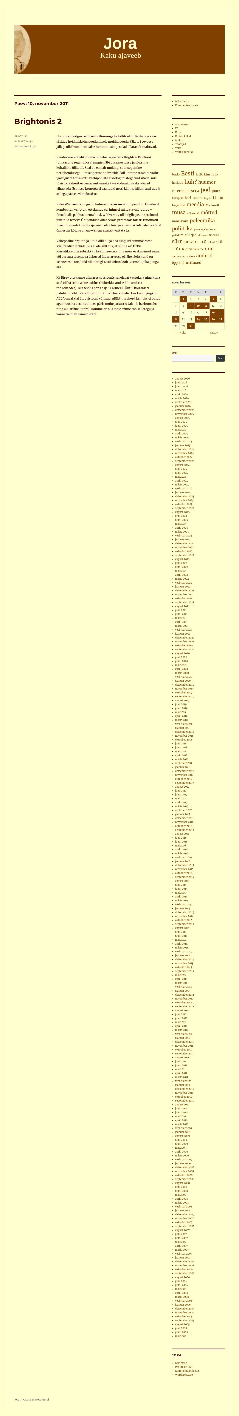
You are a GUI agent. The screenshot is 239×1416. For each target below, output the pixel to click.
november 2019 (184, 688)
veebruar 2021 (183, 629)
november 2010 (184, 1092)
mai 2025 (180, 429)
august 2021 (182, 606)
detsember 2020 (184, 637)
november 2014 (184, 916)
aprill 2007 (181, 1245)
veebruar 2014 (183, 951)
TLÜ (203, 242)
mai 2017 (180, 798)
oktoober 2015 (183, 873)
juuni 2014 (181, 935)
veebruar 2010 (183, 1128)
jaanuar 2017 (182, 814)
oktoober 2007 (184, 1222)
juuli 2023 (181, 516)
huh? (190, 182)
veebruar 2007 (183, 1253)
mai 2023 (180, 523)
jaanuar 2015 (182, 908)
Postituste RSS (183, 1367)
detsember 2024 (184, 449)
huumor (207, 182)
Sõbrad (214, 235)
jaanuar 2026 (183, 406)
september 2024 (184, 461)
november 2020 (184, 641)
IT (176, 128)
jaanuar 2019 (182, 727)
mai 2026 (180, 390)
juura (216, 191)
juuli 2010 (181, 1108)
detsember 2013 (184, 959)
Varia (178, 148)
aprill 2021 (181, 622)
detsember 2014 (184, 912)
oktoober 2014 (183, 920)
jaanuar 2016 (182, 861)
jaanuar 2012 (182, 1037)
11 (206, 305)
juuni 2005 (181, 1332)
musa (179, 212)
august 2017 (182, 786)
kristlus (198, 198)
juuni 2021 (181, 614)
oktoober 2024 (184, 457)
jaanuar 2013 (182, 990)
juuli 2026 (181, 382)
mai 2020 (180, 665)
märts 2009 (182, 1155)
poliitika (182, 229)
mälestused (193, 213)
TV (202, 249)
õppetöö (178, 263)
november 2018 (184, 735)
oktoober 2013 (183, 967)
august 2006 (182, 1277)
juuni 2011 (181, 1065)
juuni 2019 (181, 708)
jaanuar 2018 (182, 767)
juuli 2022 (181, 563)
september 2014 (184, 924)
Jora (16, 1399)
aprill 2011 (181, 1073)
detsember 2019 (184, 684)
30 (190, 326)
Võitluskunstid (184, 152)
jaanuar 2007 (183, 1257)
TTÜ (219, 242)
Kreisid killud (183, 136)
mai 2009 (180, 1147)
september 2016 (184, 830)
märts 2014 (181, 947)
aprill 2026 (181, 394)
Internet (179, 191)
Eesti (188, 173)
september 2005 (184, 1320)
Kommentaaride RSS (187, 1370)
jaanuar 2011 (182, 1085)
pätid (175, 235)
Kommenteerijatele (186, 105)
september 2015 (184, 877)
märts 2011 (181, 1077)
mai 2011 (180, 1069)
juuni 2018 (181, 747)
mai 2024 (180, 476)
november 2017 (184, 775)
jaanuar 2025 (183, 445)
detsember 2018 (184, 731)
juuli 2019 (181, 704)
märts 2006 (182, 1296)
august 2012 (182, 1010)
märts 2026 (182, 398)
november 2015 (184, 869)
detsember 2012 (184, 994)
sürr (177, 241)
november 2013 (184, 963)
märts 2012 (181, 1030)
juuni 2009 (181, 1143)
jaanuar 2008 (183, 1210)
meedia (195, 204)
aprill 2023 (181, 527)
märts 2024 (182, 484)
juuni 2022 (181, 567)
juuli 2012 (181, 1014)
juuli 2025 (181, 421)
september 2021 (184, 602)
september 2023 (184, 508)
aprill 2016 (181, 849)
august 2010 (182, 1104)
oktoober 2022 (184, 551)
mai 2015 (180, 892)
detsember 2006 (185, 1261)
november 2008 (184, 1171)
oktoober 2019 (183, 692)
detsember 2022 (184, 543)
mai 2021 (180, 618)
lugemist (178, 205)
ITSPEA (193, 191)
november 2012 (184, 998)
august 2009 (182, 1136)
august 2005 (182, 1324)
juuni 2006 (181, 1285)
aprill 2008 (181, 1198)
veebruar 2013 (183, 986)
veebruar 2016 (183, 857)
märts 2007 (182, 1249)
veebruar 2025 (183, 441)
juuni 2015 (181, 888)
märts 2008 (182, 1202)
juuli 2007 (181, 1234)
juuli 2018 (181, 743)
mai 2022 (180, 571)
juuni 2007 (181, 1238)
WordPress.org (184, 1374)
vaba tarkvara (178, 256)
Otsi (174, 353)
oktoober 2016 (183, 826)
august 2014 (182, 928)
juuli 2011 (180, 1061)
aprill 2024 (181, 480)
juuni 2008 (181, 1191)
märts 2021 (181, 625)
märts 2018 (181, 759)
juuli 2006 (181, 1281)
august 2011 (182, 1057)
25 (205, 319)
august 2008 (182, 1183)
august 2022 (182, 559)
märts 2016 (182, 853)
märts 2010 (181, 1124)
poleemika (202, 221)
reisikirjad (31, 146)
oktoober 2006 (184, 1269)
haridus (177, 182)
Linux (218, 197)
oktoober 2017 (183, 779)
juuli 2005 (181, 1328)
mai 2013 (180, 975)
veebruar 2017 (183, 810)
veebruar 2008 (183, 1206)
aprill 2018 (181, 755)
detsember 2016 (184, 818)
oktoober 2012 (183, 1002)
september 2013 (184, 971)
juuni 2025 (181, 425)
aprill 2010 (181, 1120)
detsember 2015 (184, 865)
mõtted (209, 213)
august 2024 (182, 465)
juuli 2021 (181, 610)
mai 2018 (180, 751)
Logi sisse (181, 1363)
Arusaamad (182, 124)
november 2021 (184, 594)
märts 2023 (182, 531)
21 (176, 319)
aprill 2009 (181, 1151)
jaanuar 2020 (183, 680)
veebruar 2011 (183, 1081)
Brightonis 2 (38, 121)
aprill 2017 (181, 802)
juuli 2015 (181, 884)
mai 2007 (180, 1242)
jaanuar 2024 (183, 492)
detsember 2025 (184, 410)
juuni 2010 (181, 1112)
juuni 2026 (181, 386)
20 (220, 312)
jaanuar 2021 (182, 633)
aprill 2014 (181, 943)
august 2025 (182, 417)
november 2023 (184, 500)
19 (213, 312)
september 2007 (184, 1226)
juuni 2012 (181, 1018)
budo (176, 174)
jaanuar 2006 (183, 1304)
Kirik (178, 132)
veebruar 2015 (183, 904)
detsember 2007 (184, 1214)
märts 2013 (181, 983)
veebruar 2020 (183, 676)
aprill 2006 (181, 1293)
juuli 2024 (181, 469)
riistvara (203, 235)
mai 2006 (180, 1289)
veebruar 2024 (183, 488)
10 (198, 305)
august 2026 (182, 378)
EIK (199, 174)
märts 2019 (182, 720)
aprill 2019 (181, 716)
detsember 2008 (184, 1167)
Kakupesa (177, 198)
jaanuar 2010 (182, 1132)
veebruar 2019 (183, 724)
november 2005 (184, 1312)
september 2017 (184, 782)
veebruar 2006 (183, 1300)
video (191, 256)
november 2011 (184, 1045)
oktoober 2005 (184, 1316)
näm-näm (180, 221)
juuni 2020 (181, 661)
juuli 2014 (181, 932)
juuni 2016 (181, 841)
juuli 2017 (181, 790)
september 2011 (184, 1053)
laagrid (207, 198)
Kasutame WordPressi (36, 1399)
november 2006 (184, 1265)
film (207, 174)
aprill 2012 (181, 1026)
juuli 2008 (181, 1187)
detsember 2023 (184, 496)
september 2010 (184, 1100)
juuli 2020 (181, 657)
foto (214, 174)
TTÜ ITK (178, 249)
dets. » (214, 332)
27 (220, 319)
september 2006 (185, 1273)
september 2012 (184, 1006)
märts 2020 (182, 673)
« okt (182, 332)
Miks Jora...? (182, 101)
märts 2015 (181, 900)
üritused (19, 146)
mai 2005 (180, 1336)
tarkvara (190, 242)
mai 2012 (180, 1022)
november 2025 (184, 414)
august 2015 (182, 881)
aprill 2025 (181, 433)
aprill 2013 (181, 979)
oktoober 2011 (183, 1049)
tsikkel (211, 242)
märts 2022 (182, 578)
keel (188, 198)
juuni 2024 (181, 472)
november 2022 (184, 547)
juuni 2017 (181, 794)
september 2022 (184, 555)
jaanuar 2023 (182, 539)
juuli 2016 (181, 837)
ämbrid (204, 256)
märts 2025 (182, 437)
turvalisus (192, 249)
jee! (205, 190)
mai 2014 (180, 939)
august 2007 (182, 1230)
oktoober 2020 (184, 645)
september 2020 (184, 649)
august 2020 (182, 653)
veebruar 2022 (183, 582)
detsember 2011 (184, 1041)
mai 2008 (180, 1194)
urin (209, 248)
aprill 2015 (181, 896)
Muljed (18, 141)
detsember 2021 (184, 590)
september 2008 (184, 1179)
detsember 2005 (184, 1308)
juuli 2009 (181, 1140)
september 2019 (184, 696)
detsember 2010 (184, 1088)
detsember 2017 (184, 771)
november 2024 (184, 453)
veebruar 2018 (183, 763)
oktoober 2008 (184, 1175)
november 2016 (184, 822)
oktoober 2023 (183, 504)
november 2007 (184, 1218)
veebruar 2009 (183, 1159)
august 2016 (182, 833)
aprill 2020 (181, 669)
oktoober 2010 (183, 1096)
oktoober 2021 (183, 598)
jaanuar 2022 (183, 586)
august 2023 (182, 512)
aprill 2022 (181, 574)
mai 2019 (180, 712)
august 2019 (182, 700)
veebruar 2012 (183, 1034)
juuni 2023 (181, 520)
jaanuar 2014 (182, 955)
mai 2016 (180, 845)
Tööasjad (29, 141)
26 (213, 319)
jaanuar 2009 (183, 1163)
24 (198, 319)
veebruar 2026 (183, 402)
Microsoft (212, 205)
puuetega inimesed (205, 229)
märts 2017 (181, 806)
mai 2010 (180, 1116)
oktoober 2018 (183, 739)
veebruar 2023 (183, 535)
